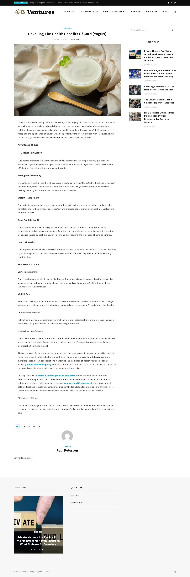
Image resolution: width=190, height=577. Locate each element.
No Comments (76, 39)
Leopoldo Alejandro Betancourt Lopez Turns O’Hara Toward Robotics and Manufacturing (65, 3)
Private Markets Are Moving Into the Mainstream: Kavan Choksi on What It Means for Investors (38, 540)
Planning (136, 12)
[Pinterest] (34, 426)
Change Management (114, 12)
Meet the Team (77, 502)
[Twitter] (29, 426)
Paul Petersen (67, 450)
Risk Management (88, 12)
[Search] (174, 12)
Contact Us (75, 496)
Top (174, 572)
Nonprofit (151, 12)
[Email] (39, 426)
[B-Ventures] (34, 12)
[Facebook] (24, 426)
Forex (165, 12)
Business (69, 12)
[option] (38, 525)
